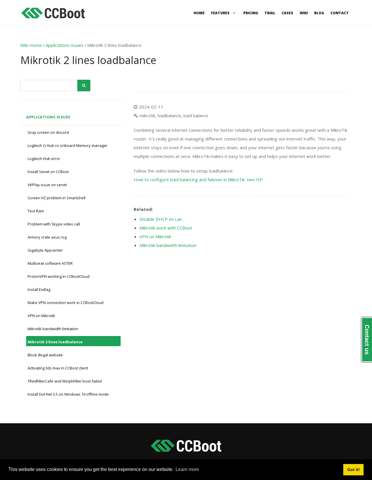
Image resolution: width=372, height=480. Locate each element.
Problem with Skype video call (54, 224)
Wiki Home (31, 45)
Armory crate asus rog (47, 237)
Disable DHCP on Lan (161, 219)
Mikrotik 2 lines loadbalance (55, 341)
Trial (269, 12)
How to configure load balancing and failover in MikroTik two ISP (198, 179)
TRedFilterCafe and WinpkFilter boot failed (65, 381)
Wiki (304, 12)
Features (220, 12)
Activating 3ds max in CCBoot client (58, 368)
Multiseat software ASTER (50, 263)
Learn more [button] (187, 469)
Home (199, 12)
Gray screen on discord (48, 132)
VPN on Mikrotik (41, 315)
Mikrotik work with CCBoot (166, 228)
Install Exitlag (39, 289)
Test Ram (36, 211)
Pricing (250, 12)
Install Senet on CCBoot (48, 171)
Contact (339, 12)
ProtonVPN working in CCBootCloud (59, 276)
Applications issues (64, 45)
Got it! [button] (353, 469)
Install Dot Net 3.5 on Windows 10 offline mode (68, 394)
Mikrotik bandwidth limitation (53, 328)
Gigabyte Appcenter (45, 250)
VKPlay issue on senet (47, 184)
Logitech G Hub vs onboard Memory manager (68, 145)
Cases (287, 12)
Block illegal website (45, 355)
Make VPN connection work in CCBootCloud (65, 302)
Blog (319, 12)
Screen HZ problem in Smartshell (56, 197)
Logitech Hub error (44, 158)
